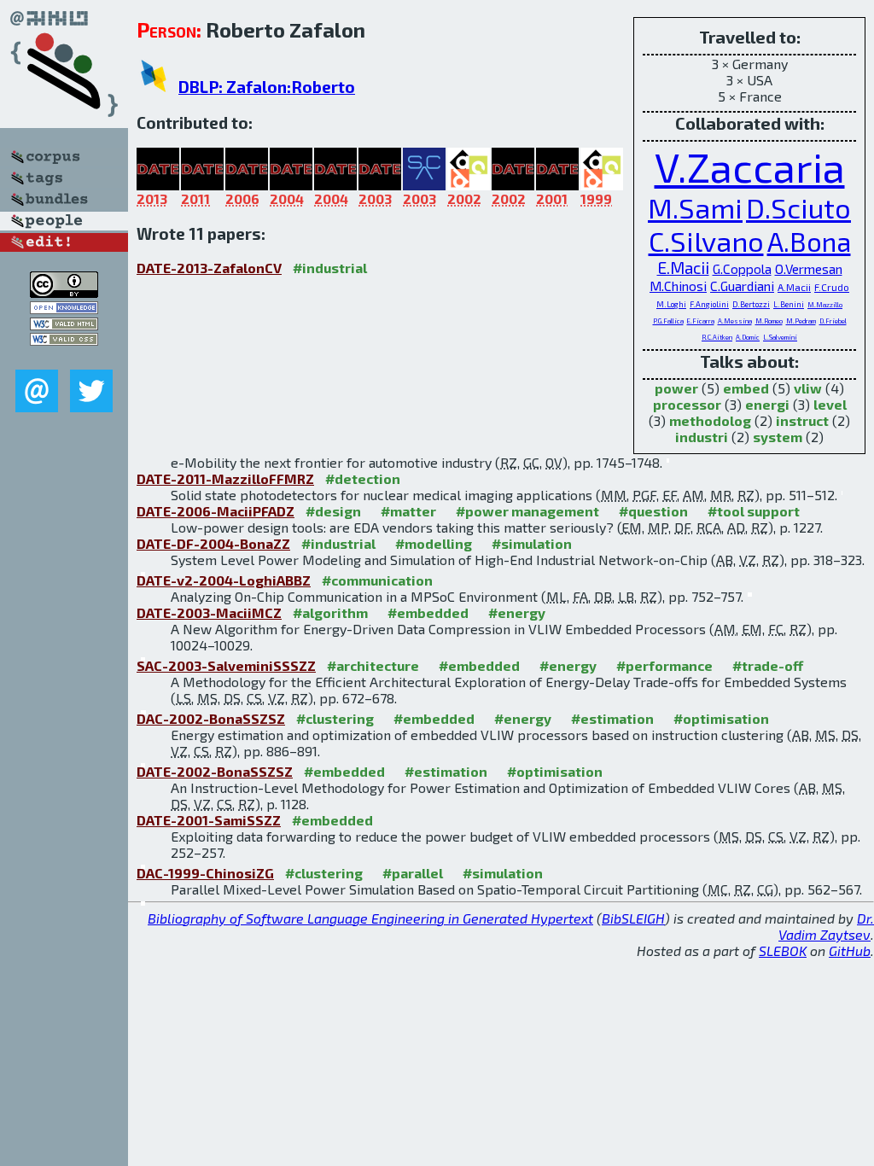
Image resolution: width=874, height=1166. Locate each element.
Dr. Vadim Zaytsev (826, 926)
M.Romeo (769, 321)
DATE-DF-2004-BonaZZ (213, 543)
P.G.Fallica (668, 321)
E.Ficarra (700, 321)
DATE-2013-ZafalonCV (209, 267)
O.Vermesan (808, 269)
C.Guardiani (742, 286)
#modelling (433, 543)
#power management (527, 511)
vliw (808, 388)
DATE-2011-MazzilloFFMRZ (225, 478)
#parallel (412, 873)
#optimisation (721, 718)
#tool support (754, 511)
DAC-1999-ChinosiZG (205, 873)
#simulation (532, 543)
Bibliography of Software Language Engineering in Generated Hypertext (370, 918)
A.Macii (794, 287)
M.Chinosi (678, 286)
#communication (377, 580)
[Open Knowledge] (64, 308)
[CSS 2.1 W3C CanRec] (64, 357)
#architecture (373, 665)
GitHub (850, 950)
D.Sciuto (798, 207)
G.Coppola (742, 269)
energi (767, 404)
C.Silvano (706, 241)
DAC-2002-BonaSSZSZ (211, 718)
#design (333, 511)
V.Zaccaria (750, 166)
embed (746, 388)
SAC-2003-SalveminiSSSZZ (226, 665)
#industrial (330, 267)
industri (701, 437)
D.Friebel (833, 321)
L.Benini (788, 304)
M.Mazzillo (824, 304)
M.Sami (695, 207)
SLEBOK (783, 950)
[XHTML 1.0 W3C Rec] (64, 325)
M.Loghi (671, 304)
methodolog (710, 420)
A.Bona (809, 241)
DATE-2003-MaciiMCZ (209, 612)
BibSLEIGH (633, 918)
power (676, 388)
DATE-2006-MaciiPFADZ (215, 511)
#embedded (428, 612)
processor (687, 404)
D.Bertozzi (751, 304)
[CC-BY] (64, 292)
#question (653, 511)
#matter (408, 511)
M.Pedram (801, 321)
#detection (362, 478)
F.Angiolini (709, 304)
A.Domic (748, 337)
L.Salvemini (780, 337)
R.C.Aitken (717, 337)
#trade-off (767, 665)
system (777, 437)
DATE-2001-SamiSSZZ (209, 820)
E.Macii (683, 267)
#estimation (612, 718)
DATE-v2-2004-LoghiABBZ (224, 580)
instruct (802, 420)
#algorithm (330, 612)
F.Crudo (831, 287)
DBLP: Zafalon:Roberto (266, 86)
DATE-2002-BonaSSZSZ (215, 771)
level (830, 404)
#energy (516, 612)
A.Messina (735, 321)
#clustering (335, 718)
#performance (664, 665)
